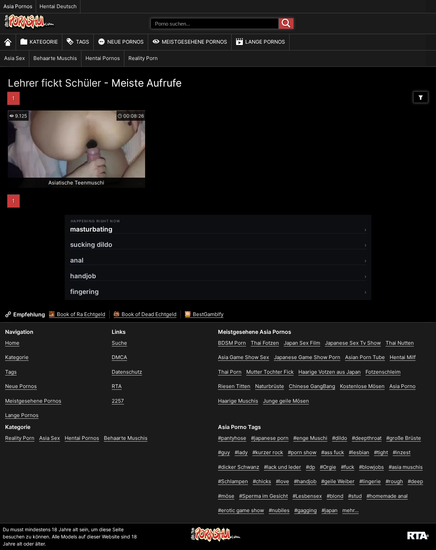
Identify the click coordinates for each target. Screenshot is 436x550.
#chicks (262, 481)
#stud (355, 496)
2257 (118, 401)
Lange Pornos (265, 42)
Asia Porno (402, 386)
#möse (226, 496)
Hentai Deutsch (58, 6)
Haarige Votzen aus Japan (329, 372)
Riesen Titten (234, 386)
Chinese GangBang (312, 386)
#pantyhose (232, 438)
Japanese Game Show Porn (307, 357)
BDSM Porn (232, 343)
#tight (381, 452)
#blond (335, 496)
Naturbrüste (269, 386)
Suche (119, 343)
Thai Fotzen (265, 343)
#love (282, 481)
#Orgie (328, 467)
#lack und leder (282, 467)
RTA (117, 386)
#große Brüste (403, 438)
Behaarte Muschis (55, 58)
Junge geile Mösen (286, 401)
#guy (224, 452)
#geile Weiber (338, 481)
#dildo (339, 438)
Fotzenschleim (383, 372)
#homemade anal (387, 496)
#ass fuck (332, 452)
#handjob (305, 481)
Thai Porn (230, 372)
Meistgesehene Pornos (194, 42)
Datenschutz (127, 372)
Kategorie (44, 42)
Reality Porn (143, 58)
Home (12, 343)
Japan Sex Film (302, 343)
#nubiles (279, 510)
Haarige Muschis (238, 401)
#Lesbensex (307, 496)
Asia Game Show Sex (243, 357)
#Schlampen (233, 481)
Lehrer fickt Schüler (54, 83)
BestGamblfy (207, 314)
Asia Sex (14, 58)
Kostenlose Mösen (362, 386)
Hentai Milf (403, 357)
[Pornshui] (29, 29)
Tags (82, 42)
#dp (310, 467)
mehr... (350, 510)
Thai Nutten (400, 343)
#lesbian (359, 452)
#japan (330, 510)
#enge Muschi (310, 438)
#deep (415, 481)
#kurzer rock (267, 452)
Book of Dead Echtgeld (148, 314)
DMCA (119, 357)
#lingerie (370, 481)
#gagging (305, 510)
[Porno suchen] (286, 23)
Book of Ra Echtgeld (80, 314)
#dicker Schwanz (238, 467)
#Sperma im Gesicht (263, 496)
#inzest (401, 452)
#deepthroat (367, 438)
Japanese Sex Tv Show (353, 343)
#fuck (347, 467)
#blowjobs (371, 467)
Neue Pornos (125, 42)
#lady (241, 452)
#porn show (302, 452)
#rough (394, 481)
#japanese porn (270, 438)
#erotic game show (241, 510)
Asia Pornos (17, 6)
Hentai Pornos (102, 58)
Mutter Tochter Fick (270, 372)
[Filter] (420, 97)
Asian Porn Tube (365, 357)
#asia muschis (406, 467)
